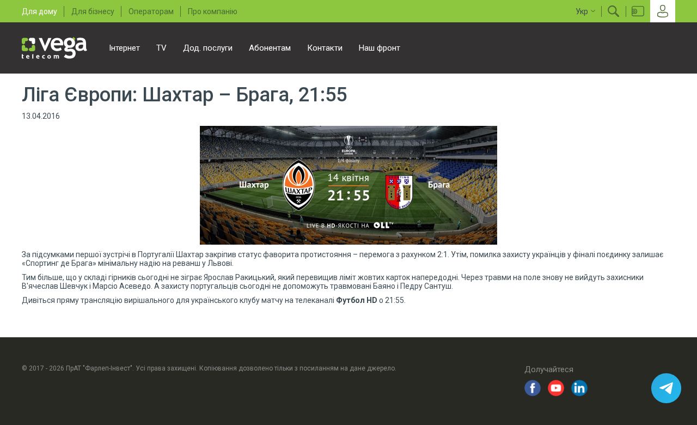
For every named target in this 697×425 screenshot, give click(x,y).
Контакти (325, 48)
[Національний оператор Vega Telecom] (54, 48)
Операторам (151, 11)
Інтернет (124, 48)
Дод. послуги (208, 48)
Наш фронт (379, 48)
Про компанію (212, 11)
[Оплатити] (638, 11)
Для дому (39, 11)
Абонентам (270, 48)
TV (161, 48)
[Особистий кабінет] (662, 11)
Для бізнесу (92, 11)
